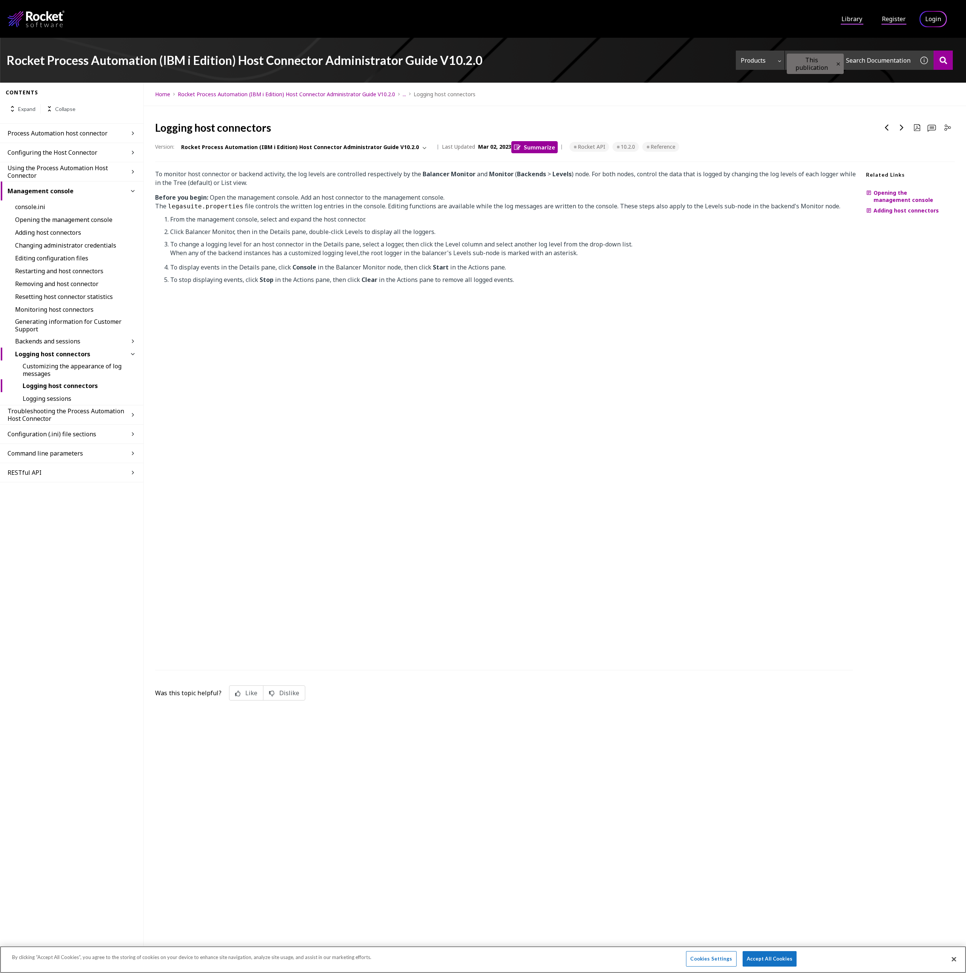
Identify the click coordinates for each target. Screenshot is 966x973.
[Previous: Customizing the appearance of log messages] (886, 127)
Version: (164, 146)
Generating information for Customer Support (68, 325)
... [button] (404, 94)
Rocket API (591, 146)
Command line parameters (45, 453)
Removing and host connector (56, 284)
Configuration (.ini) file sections (52, 434)
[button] (838, 64)
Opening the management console (63, 220)
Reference (663, 146)
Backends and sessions (47, 341)
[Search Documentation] (943, 60)
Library (851, 19)
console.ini (30, 207)
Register (894, 19)
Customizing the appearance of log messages (72, 369)
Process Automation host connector (58, 133)
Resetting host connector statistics (64, 297)
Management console (41, 191)
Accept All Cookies (769, 959)
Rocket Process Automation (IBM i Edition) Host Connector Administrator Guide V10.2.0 (286, 94)
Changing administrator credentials (65, 245)
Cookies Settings (711, 959)
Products (753, 60)
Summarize (539, 147)
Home (162, 94)
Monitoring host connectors (54, 309)
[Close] (954, 959)
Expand (26, 109)
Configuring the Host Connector (52, 152)
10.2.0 (628, 146)
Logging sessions (47, 398)
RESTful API (25, 472)
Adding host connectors (48, 232)
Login (933, 19)
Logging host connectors (52, 354)
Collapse (65, 109)
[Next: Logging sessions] (901, 127)
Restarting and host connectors (59, 271)
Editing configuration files (51, 258)
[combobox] (850, 60)
